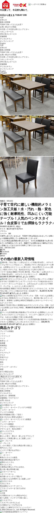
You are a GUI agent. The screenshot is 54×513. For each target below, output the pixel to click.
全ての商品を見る (7, 372)
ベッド (2, 338)
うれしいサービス (7, 32)
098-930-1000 (10, 248)
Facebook (5, 252)
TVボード (3, 360)
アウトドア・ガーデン (8, 367)
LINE (3, 250)
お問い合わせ (5, 400)
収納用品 (3, 345)
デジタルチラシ (6, 39)
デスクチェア (5, 353)
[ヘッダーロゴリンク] (23, 4)
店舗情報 (3, 36)
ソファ (2, 334)
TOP (2, 18)
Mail (3, 256)
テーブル (3, 348)
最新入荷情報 (5, 22)
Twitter (4, 254)
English (3, 43)
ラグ (1, 365)
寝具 (1, 362)
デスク (2, 355)
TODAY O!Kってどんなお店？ (11, 25)
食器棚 (2, 343)
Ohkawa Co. (10, 510)
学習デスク (4, 357)
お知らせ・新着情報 (7, 396)
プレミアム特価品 (7, 331)
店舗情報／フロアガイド (9, 398)
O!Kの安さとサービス (8, 34)
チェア (2, 350)
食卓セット (4, 341)
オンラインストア (7, 41)
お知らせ (3, 20)
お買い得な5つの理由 (8, 27)
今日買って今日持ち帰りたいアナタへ (14, 29)
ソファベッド (5, 336)
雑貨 (1, 369)
